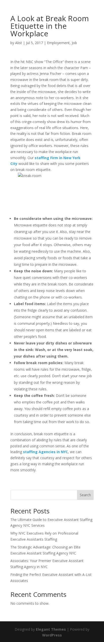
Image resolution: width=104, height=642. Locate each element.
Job (74, 42)
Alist (18, 42)
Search (85, 494)
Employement (58, 42)
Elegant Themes (51, 629)
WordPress (52, 635)
